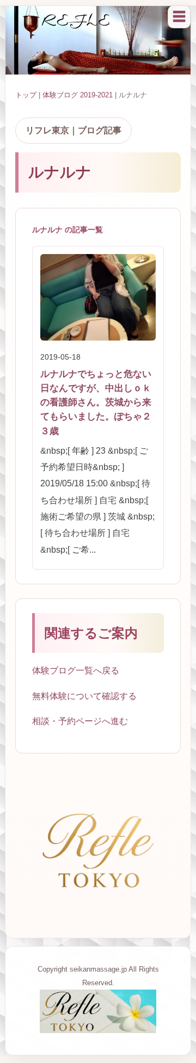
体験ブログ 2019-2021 (77, 95)
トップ (25, 95)
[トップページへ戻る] (98, 1030)
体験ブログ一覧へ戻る (75, 670)
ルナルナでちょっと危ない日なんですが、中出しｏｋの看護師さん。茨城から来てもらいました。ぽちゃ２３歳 (95, 402)
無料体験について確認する (84, 696)
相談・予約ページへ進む (80, 721)
